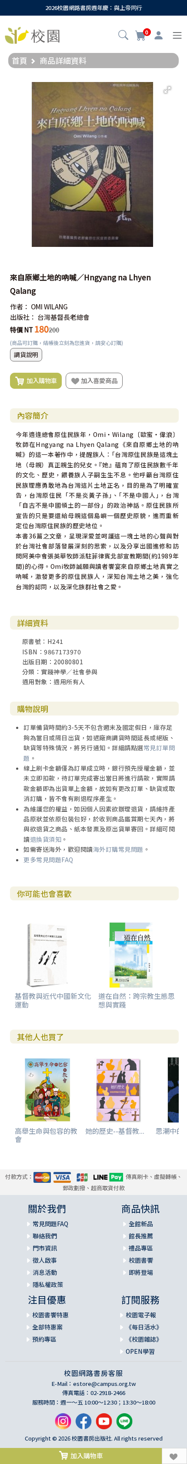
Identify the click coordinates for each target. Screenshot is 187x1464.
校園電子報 (141, 1314)
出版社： (23, 317)
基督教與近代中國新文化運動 (53, 1000)
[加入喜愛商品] (174, 1456)
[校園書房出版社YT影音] (104, 1425)
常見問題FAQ (50, 1223)
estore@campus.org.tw (104, 1383)
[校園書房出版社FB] (83, 1425)
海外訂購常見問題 (118, 849)
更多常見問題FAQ (48, 859)
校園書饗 (141, 1260)
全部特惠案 (47, 1327)
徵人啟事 (45, 1260)
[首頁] (32, 34)
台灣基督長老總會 (63, 317)
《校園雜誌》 (144, 1339)
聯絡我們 (45, 1235)
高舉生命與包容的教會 (46, 1135)
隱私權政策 (48, 1284)
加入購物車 (40, 380)
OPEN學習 (140, 1351)
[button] (123, 36)
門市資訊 (45, 1248)
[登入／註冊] (158, 36)
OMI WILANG (49, 306)
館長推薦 (141, 1235)
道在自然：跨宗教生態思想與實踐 (136, 1000)
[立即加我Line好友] (124, 1425)
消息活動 (45, 1272)
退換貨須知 (46, 839)
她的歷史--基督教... (114, 1131)
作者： (20, 306)
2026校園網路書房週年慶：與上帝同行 (93, 7)
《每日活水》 (144, 1327)
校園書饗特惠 (50, 1314)
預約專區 (44, 1339)
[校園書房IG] (63, 1425)
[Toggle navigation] (177, 35)
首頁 (19, 60)
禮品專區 (141, 1248)
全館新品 (141, 1223)
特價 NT (21, 329)
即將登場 (141, 1272)
